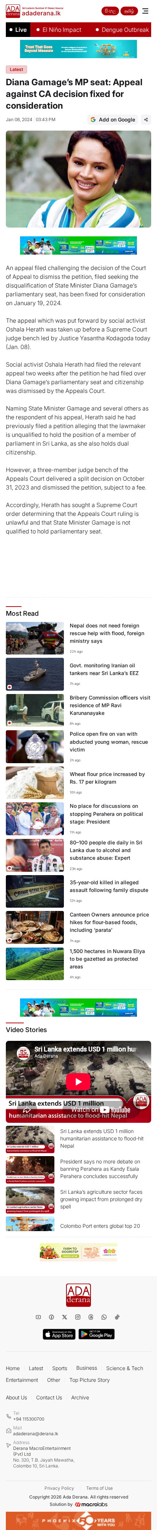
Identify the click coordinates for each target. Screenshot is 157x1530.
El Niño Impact (49, 29)
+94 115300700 (28, 1419)
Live (21, 29)
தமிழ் (129, 11)
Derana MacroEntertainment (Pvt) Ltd (43, 1457)
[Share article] (146, 120)
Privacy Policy (59, 1488)
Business (86, 1368)
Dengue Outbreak (113, 29)
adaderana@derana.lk (35, 1433)
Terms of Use (99, 1488)
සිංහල (110, 11)
